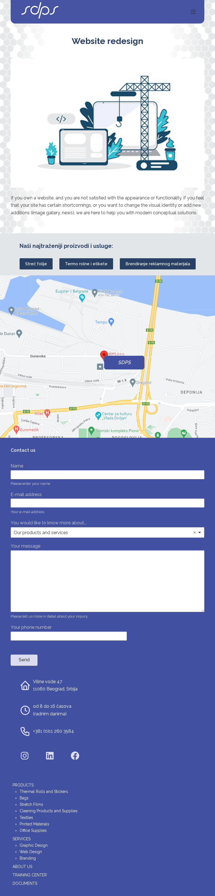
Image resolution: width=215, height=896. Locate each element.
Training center (30, 875)
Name (18, 466)
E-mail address (27, 494)
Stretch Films (31, 804)
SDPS (124, 362)
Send (24, 659)
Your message (27, 546)
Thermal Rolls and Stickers (44, 791)
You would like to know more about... (49, 522)
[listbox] (107, 532)
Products (23, 785)
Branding (28, 858)
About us (22, 866)
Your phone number (31, 627)
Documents (25, 883)
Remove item (194, 532)
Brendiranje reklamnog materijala (157, 263)
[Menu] (193, 11)
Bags (24, 798)
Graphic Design (34, 845)
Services (22, 839)
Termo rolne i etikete (86, 263)
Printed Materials (34, 824)
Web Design (31, 852)
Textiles (26, 817)
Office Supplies (33, 830)
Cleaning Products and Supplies (49, 811)
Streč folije (36, 263)
